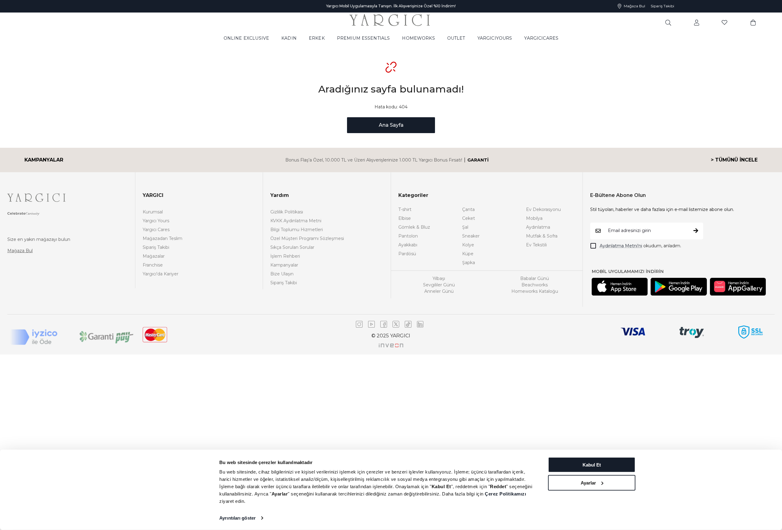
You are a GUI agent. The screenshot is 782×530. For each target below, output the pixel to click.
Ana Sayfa (391, 125)
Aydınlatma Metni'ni (621, 246)
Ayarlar (588, 482)
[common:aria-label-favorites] (696, 22)
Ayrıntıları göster (237, 518)
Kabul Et (592, 464)
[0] (753, 22)
